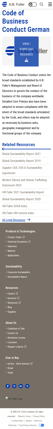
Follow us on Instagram (14, 386)
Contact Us (13, 333)
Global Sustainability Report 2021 (21, 154)
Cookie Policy (17, 421)
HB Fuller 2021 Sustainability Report (23, 192)
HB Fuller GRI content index (18, 213)
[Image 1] (14, 399)
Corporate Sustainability (19, 272)
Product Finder (15, 237)
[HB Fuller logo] (13, 4)
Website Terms (24, 416)
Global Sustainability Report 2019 (21, 161)
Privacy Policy (39, 416)
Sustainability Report (17, 276)
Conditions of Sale (16, 328)
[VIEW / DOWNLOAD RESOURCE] (26, 64)
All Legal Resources (13, 220)
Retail (10, 368)
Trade (10, 372)
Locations (12, 342)
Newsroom (13, 302)
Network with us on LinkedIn (21, 386)
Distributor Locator (16, 337)
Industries (12, 246)
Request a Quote (15, 346)
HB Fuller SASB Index (14, 206)
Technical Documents (17, 241)
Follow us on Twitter (27, 386)
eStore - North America (18, 363)
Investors (12, 298)
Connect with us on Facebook (8, 386)
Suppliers (12, 311)
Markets (11, 250)
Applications (13, 255)
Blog (10, 307)
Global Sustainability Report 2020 (21, 199)
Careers (11, 293)
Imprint (29, 421)
